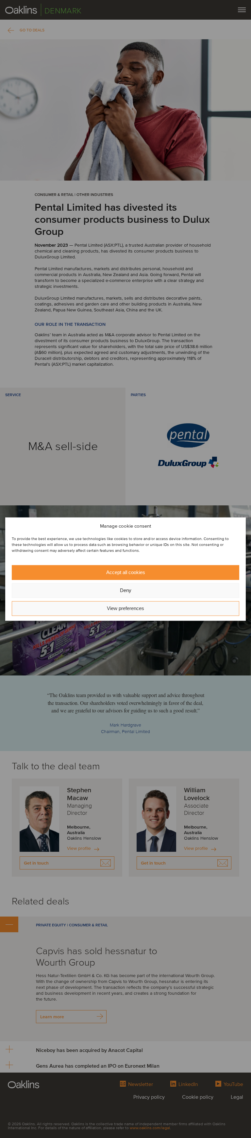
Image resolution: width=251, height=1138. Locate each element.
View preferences (125, 608)
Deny (125, 590)
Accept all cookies (125, 572)
